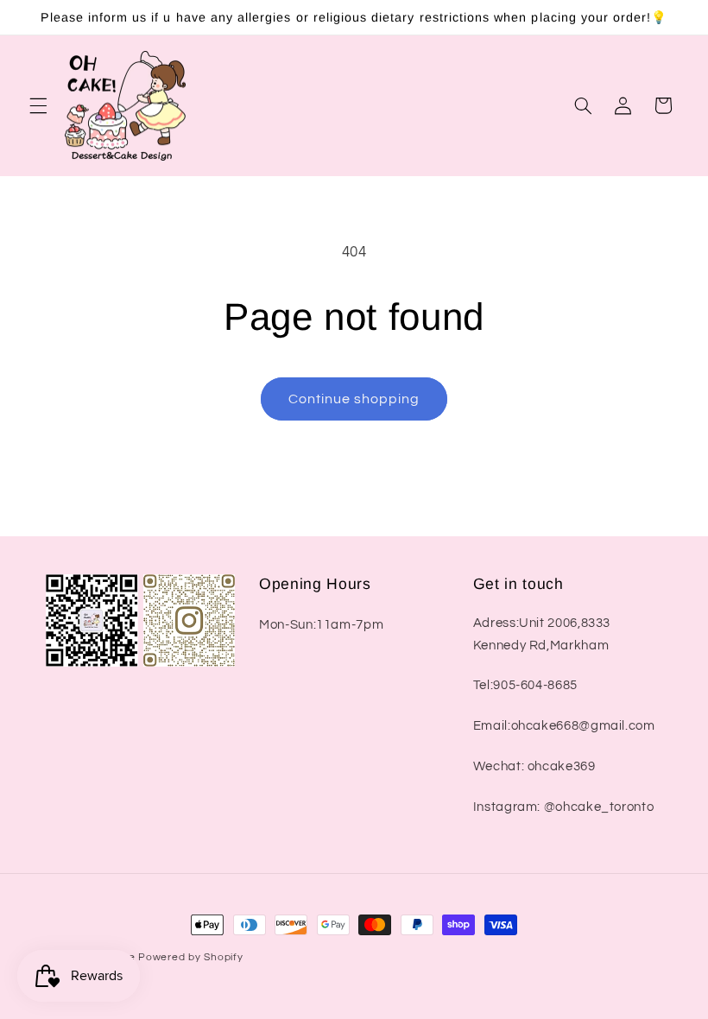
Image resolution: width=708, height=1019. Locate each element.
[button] (38, 105)
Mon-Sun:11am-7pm (321, 624)
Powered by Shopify (190, 957)
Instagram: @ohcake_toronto (563, 807)
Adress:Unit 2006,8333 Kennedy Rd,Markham (541, 634)
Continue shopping (354, 399)
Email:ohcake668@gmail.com (564, 725)
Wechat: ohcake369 (534, 766)
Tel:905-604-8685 (525, 685)
